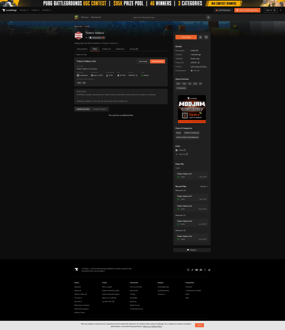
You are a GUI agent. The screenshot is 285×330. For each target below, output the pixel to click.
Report (193, 250)
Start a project (107, 287)
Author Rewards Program (111, 294)
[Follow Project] (206, 37)
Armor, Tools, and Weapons (187, 137)
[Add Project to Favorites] (200, 37)
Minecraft (78, 26)
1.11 (200, 84)
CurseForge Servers (136, 309)
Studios (45, 10)
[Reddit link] (209, 269)
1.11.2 (195, 84)
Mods (87, 26)
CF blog (132, 294)
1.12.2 (178, 84)
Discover (85, 17)
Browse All (96, 17)
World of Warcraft (80, 294)
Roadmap (133, 301)
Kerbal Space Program (81, 305)
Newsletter (133, 298)
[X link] (205, 269)
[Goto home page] (9, 10)
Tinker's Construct (191, 133)
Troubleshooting (163, 290)
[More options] (280, 10)
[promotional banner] (142, 3)
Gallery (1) (106, 49)
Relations (120, 49)
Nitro (187, 298)
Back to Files (82, 55)
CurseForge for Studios (193, 290)
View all (203, 186)
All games (77, 287)
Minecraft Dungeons (81, 309)
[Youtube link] (196, 269)
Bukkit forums (135, 305)
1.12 (189, 84)
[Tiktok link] (192, 269)
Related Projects (99, 109)
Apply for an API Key (109, 298)
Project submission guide (110, 290)
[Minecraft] (76, 17)
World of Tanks (79, 312)
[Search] (208, 17)
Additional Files (83, 109)
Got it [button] (199, 325)
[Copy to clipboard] (198, 63)
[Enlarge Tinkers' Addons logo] (78, 35)
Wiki (181, 150)
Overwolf (188, 287)
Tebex (187, 294)
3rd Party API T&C (108, 301)
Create (34, 10)
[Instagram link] (188, 269)
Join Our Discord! (136, 287)
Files (95, 49)
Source (182, 154)
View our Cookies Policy (152, 326)
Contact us (161, 294)
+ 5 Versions (181, 88)
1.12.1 (184, 84)
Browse (23, 10)
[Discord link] (201, 269)
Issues (132, 49)
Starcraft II (78, 301)
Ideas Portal (134, 290)
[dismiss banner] (281, 3)
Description (82, 49)
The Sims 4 (78, 298)
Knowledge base (163, 287)
